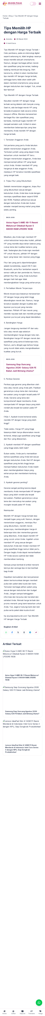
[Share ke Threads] (24, 632)
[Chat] (39, 1002)
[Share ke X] (18, 632)
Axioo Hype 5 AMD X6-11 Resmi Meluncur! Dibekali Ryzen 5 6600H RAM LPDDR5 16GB (22, 225)
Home (5, 16)
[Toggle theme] (33, 4)
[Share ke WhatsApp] (6, 632)
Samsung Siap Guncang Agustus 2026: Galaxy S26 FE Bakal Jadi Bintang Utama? (21, 367)
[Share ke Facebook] (12, 632)
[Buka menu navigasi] (40, 3)
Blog (11, 16)
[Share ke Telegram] (30, 632)
